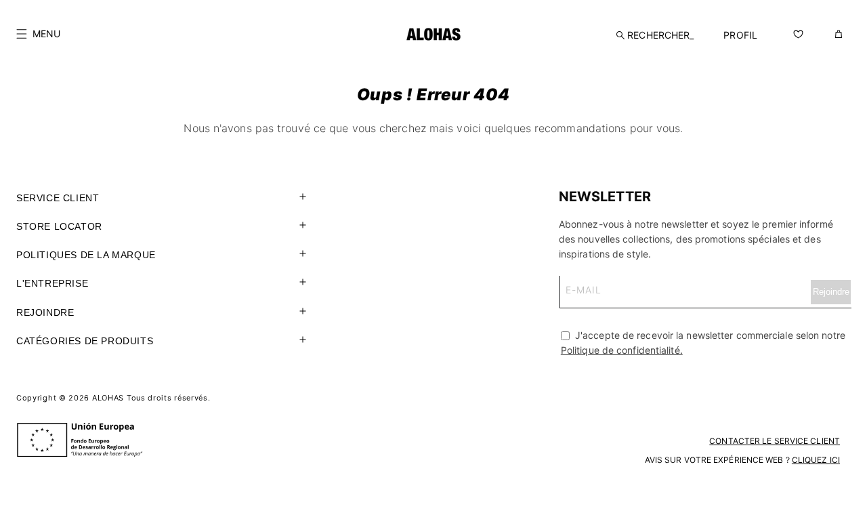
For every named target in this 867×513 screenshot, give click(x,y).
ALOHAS (108, 398)
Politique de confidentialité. (622, 350)
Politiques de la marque (86, 254)
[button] (38, 34)
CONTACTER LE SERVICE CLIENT (774, 441)
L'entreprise (52, 283)
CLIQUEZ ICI (816, 460)
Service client (57, 197)
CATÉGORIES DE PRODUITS (84, 340)
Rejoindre (45, 312)
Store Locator (59, 226)
